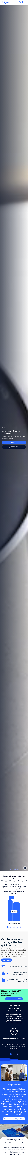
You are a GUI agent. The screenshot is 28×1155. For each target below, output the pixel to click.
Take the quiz (7, 960)
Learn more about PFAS (14, 999)
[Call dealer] (20, 2)
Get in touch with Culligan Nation (14, 1119)
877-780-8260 (15, 447)
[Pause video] (25, 868)
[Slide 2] (10, 869)
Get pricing (14, 443)
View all (14, 912)
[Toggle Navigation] (25, 2)
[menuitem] (23, 2)
